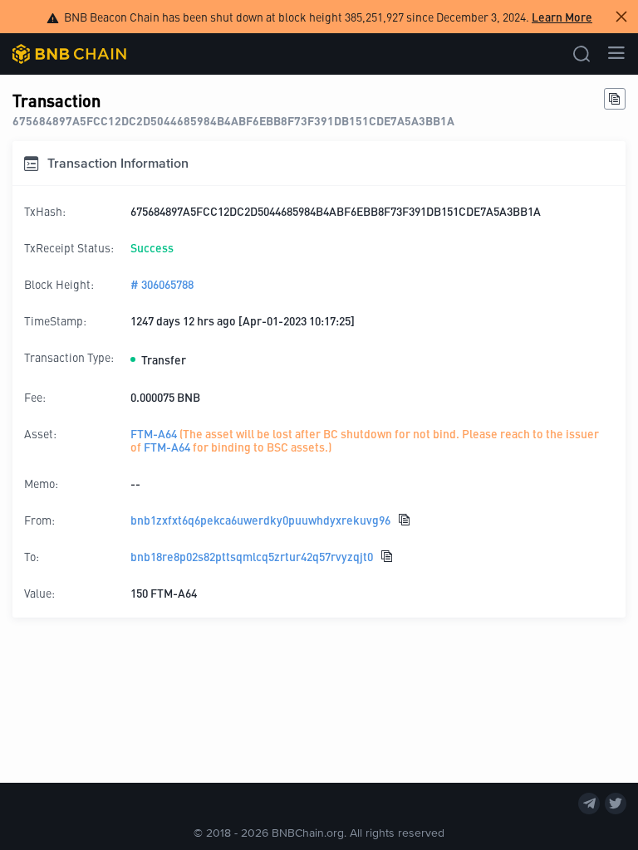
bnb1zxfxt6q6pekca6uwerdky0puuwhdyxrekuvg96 (260, 519)
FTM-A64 (153, 433)
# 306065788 (162, 284)
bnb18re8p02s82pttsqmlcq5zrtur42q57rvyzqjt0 (251, 556)
